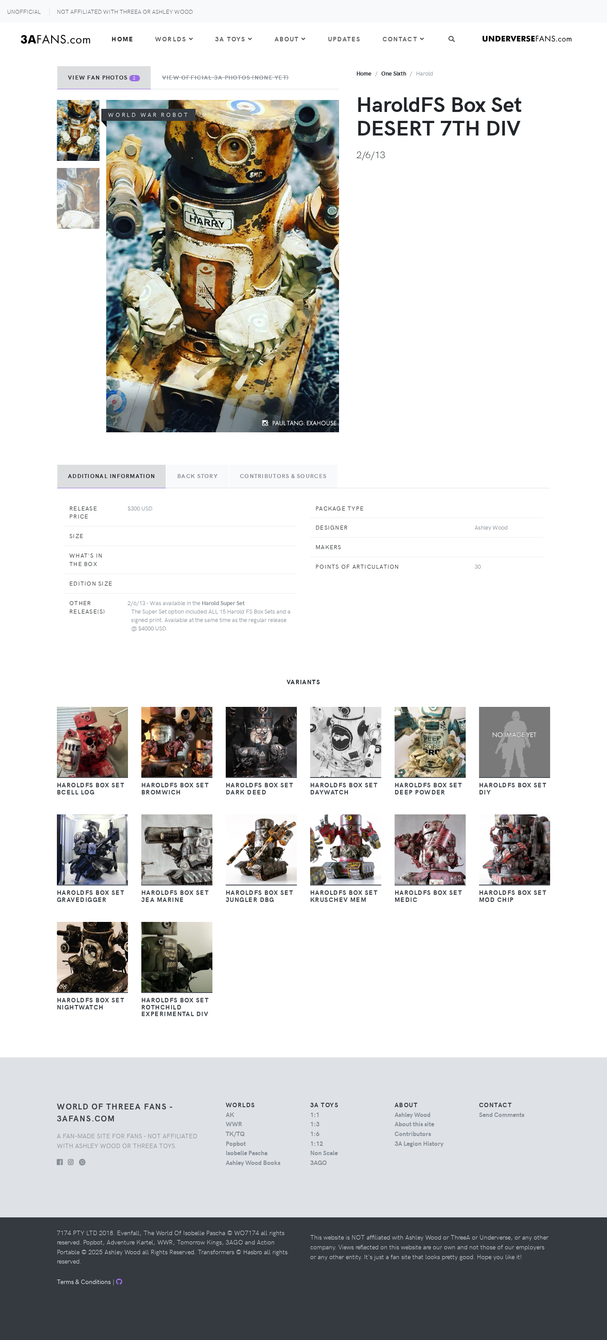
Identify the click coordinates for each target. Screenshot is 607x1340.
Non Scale (324, 1152)
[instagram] (71, 1161)
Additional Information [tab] (111, 476)
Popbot (236, 1143)
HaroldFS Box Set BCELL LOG (90, 788)
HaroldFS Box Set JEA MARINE (175, 896)
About (287, 38)
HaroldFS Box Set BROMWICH (175, 788)
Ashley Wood (413, 1114)
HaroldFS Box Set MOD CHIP (513, 896)
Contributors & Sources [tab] (283, 476)
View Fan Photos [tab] (102, 77)
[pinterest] (82, 1161)
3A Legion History (419, 1143)
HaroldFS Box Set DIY (513, 788)
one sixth (393, 73)
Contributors (413, 1133)
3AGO (318, 1162)
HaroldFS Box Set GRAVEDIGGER (90, 896)
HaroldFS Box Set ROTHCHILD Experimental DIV (175, 1006)
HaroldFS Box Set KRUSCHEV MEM (344, 896)
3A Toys (230, 38)
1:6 (314, 1133)
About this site (414, 1123)
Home (123, 38)
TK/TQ (235, 1133)
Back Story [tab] (197, 476)
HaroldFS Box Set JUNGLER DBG (259, 896)
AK (230, 1114)
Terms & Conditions (84, 1281)
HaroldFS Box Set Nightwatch (90, 1003)
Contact (400, 38)
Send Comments (501, 1114)
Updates (344, 38)
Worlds (171, 38)
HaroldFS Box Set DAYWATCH (344, 788)
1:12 (316, 1143)
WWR (234, 1123)
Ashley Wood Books (253, 1162)
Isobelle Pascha (247, 1152)
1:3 (314, 1123)
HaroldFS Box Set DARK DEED (259, 788)
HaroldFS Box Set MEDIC (428, 896)
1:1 (314, 1114)
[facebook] (60, 1161)
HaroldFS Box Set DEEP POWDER (428, 788)
